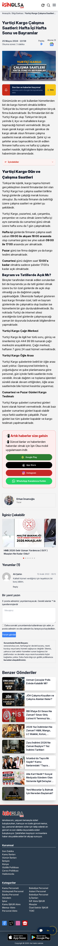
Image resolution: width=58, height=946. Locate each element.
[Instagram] (18, 923)
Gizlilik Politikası (10, 867)
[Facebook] (4, 923)
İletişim (6, 861)
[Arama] (49, 5)
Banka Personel (10, 894)
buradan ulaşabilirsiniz (15, 660)
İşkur (4, 901)
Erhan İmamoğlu (25, 499)
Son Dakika (8, 851)
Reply (15, 587)
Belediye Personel (38, 888)
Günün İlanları (9, 857)
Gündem (6, 897)
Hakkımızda (8, 874)
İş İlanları (33, 897)
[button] (52, 533)
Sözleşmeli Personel (12, 891)
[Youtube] (25, 923)
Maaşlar (33, 904)
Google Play (31, 457)
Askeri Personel (37, 891)
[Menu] (54, 5)
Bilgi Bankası (17, 13)
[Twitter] (11, 923)
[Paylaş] (41, 44)
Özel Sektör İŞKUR (38, 907)
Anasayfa (6, 13)
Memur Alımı (8, 907)
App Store (31, 465)
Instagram (31, 473)
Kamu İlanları (9, 854)
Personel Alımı (9, 910)
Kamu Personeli (10, 888)
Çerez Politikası (10, 870)
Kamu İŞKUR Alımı (11, 904)
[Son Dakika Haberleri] (43, 5)
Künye (5, 864)
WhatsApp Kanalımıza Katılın (31, 481)
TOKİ (31, 910)
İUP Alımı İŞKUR (37, 901)
